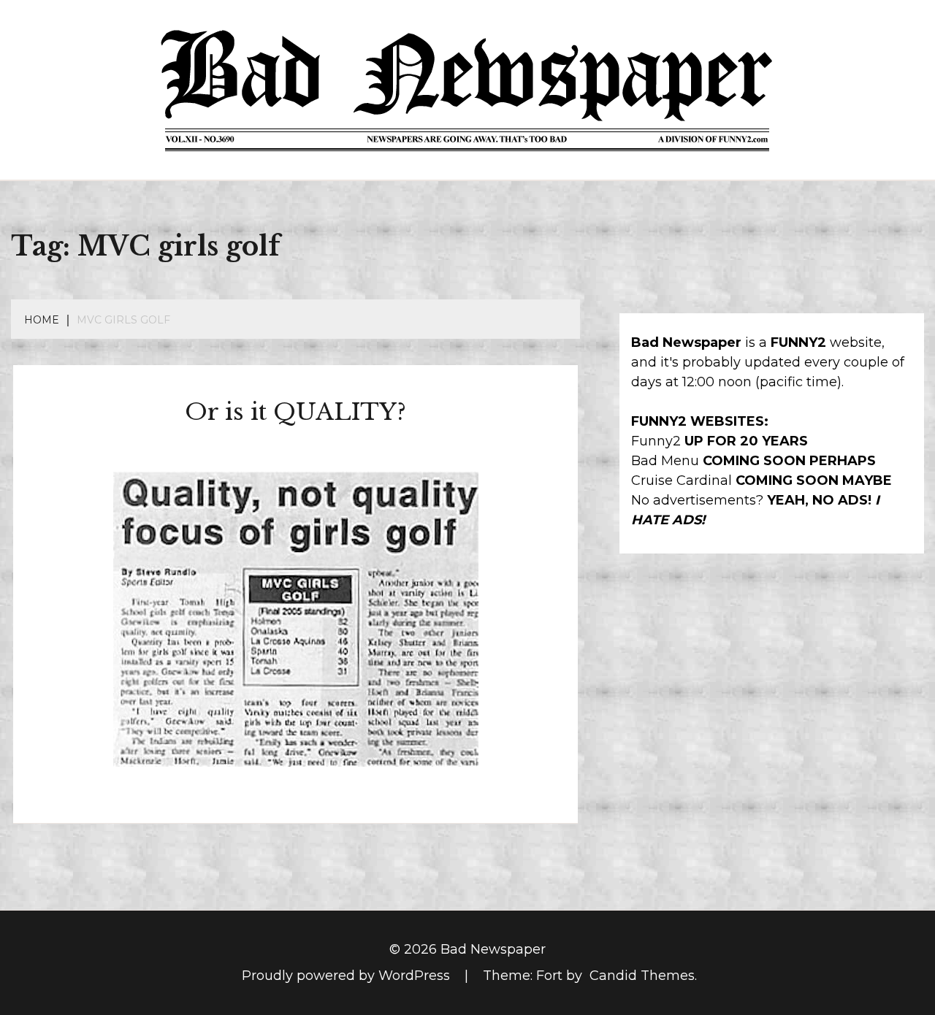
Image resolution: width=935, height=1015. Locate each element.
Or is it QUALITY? (295, 411)
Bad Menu (665, 461)
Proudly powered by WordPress (348, 976)
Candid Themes (642, 976)
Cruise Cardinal (681, 480)
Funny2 (656, 441)
